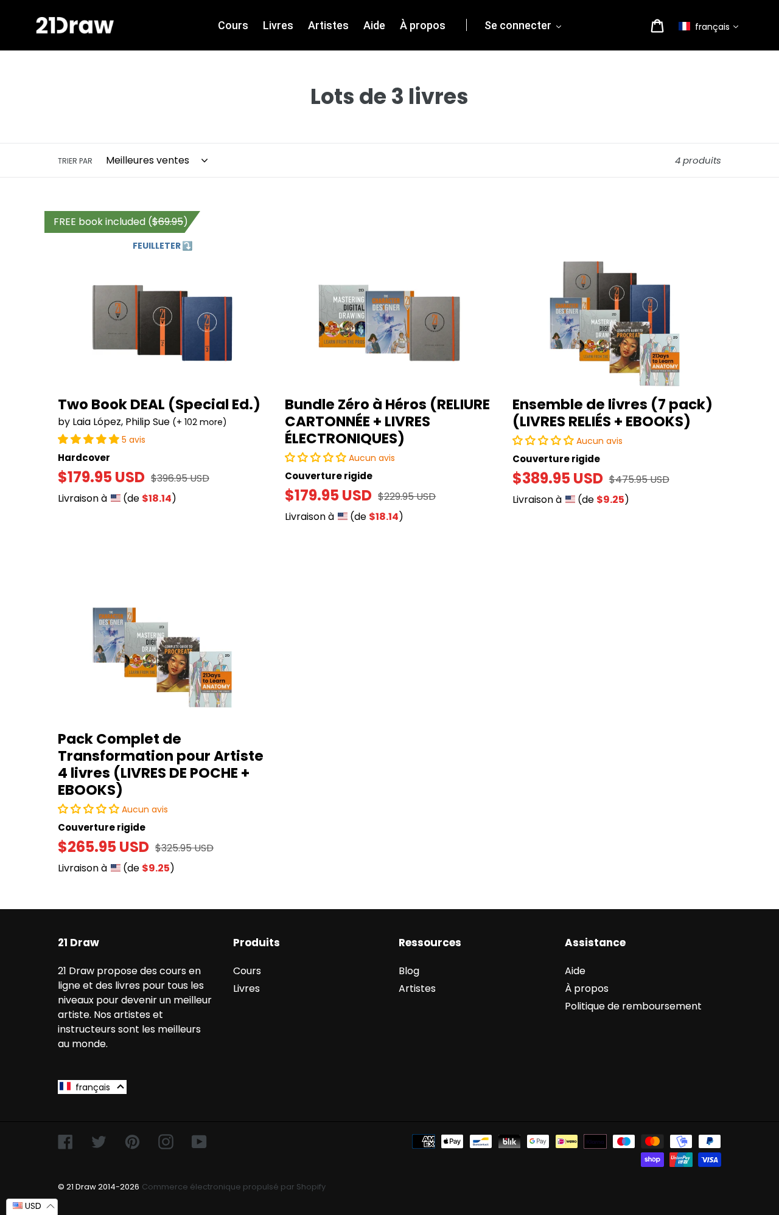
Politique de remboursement (633, 1006)
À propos (587, 988)
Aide (575, 971)
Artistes (417, 988)
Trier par (75, 161)
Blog (409, 971)
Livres (246, 988)
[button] (711, 26)
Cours (247, 971)
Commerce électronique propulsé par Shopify (234, 1186)
